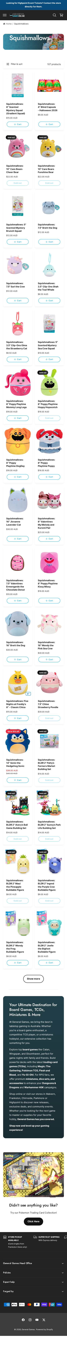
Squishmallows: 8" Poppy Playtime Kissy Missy (48, 583)
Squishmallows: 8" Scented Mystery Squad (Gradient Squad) (15, 109)
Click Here (34, 1221)
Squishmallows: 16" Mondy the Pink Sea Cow (46, 645)
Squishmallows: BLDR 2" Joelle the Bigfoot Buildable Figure (47, 947)
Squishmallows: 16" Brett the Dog (15, 644)
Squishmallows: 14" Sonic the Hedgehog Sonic (15, 762)
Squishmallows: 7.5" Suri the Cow (15, 285)
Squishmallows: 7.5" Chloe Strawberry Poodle (48, 704)
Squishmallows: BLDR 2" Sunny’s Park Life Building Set (49, 824)
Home (9, 23)
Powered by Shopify (44, 1329)
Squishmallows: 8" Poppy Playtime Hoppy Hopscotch (48, 404)
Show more (33, 978)
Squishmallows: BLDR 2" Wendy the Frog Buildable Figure (15, 947)
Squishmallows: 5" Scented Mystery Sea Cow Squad (48, 345)
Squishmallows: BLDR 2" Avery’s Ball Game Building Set (17, 824)
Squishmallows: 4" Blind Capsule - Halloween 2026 (47, 107)
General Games (28, 1329)
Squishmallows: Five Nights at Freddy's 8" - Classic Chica (17, 704)
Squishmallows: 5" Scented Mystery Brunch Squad (16, 227)
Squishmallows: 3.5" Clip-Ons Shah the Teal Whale (48, 286)
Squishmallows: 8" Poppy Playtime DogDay (15, 462)
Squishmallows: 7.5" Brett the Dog (47, 226)
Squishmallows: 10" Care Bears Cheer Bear (14, 168)
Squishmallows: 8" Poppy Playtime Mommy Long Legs (16, 404)
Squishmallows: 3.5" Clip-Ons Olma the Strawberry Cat (16, 345)
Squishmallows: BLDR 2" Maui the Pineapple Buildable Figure (15, 885)
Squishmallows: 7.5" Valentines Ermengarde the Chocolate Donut (15, 585)
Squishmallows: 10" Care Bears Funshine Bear (46, 168)
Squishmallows (21, 23)
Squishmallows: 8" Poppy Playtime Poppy (46, 462)
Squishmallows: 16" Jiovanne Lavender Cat (14, 521)
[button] (4, 15)
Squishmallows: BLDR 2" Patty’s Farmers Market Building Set (46, 764)
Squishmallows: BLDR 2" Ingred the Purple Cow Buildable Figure (47, 885)
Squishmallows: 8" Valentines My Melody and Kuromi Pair (46, 523)
